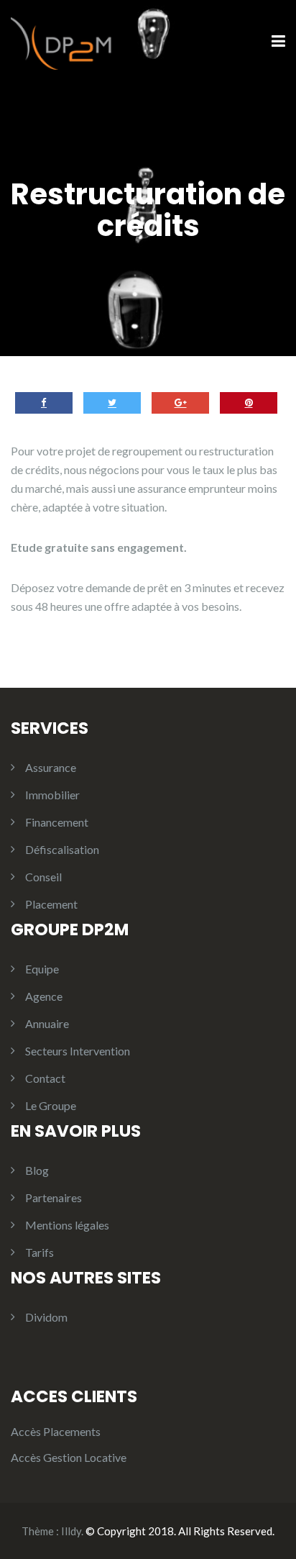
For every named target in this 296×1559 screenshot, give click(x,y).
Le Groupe (50, 1105)
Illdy (71, 1530)
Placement (51, 904)
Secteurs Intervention (77, 1051)
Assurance (50, 767)
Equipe (42, 969)
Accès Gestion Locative (68, 1457)
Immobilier (52, 794)
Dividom (46, 1317)
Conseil (43, 876)
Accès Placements (56, 1431)
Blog (37, 1170)
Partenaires (53, 1197)
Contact (45, 1078)
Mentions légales (67, 1225)
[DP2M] (65, 40)
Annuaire (47, 1023)
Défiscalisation (62, 849)
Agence (44, 996)
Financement (56, 822)
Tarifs (39, 1252)
